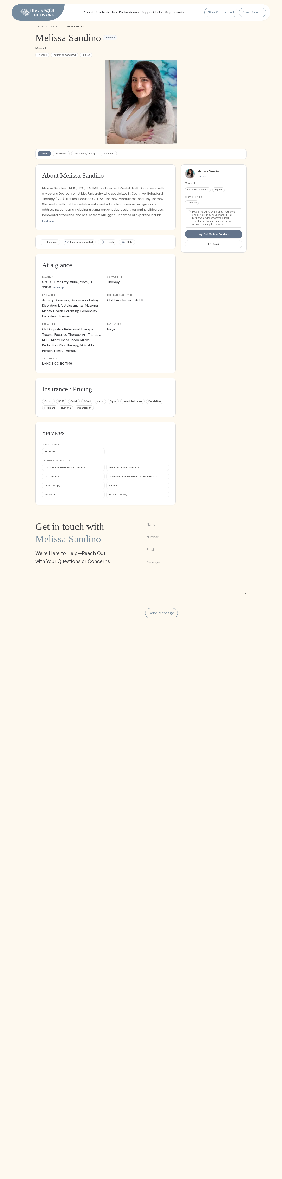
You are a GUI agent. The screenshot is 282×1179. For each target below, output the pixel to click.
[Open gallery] (141, 102)
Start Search (253, 12)
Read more (48, 221)
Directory (40, 26)
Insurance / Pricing (85, 153)
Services (108, 153)
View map (58, 287)
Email (216, 244)
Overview (61, 153)
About (44, 153)
